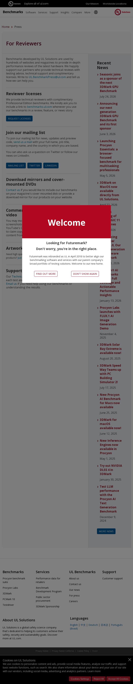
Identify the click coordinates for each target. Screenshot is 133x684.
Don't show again (85, 273)
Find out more (46, 273)
